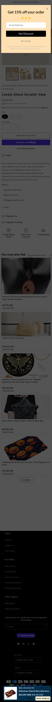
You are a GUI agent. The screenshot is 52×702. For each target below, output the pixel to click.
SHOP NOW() (43, 698)
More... (31, 698)
